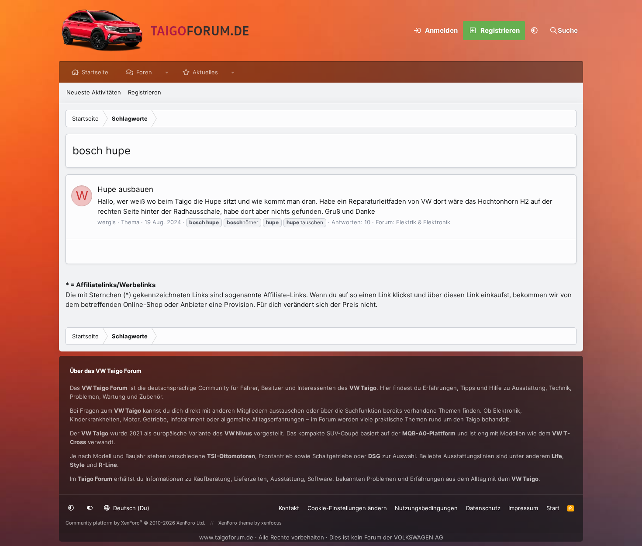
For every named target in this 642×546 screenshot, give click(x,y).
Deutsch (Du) (130, 507)
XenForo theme (235, 523)
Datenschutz (483, 507)
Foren (144, 72)
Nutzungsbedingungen (426, 507)
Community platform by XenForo (135, 523)
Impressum (523, 507)
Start (552, 507)
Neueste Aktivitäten (93, 92)
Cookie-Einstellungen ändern (347, 507)
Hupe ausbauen (125, 189)
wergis (106, 222)
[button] (534, 30)
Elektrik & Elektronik (423, 222)
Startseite (95, 72)
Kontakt (289, 507)
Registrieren (144, 92)
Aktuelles (205, 72)
